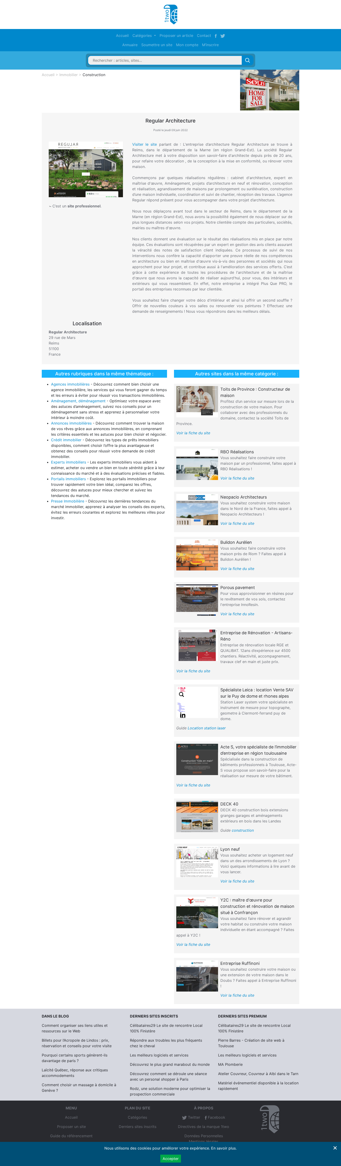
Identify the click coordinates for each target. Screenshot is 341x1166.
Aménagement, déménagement (78, 401)
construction (243, 830)
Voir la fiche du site (193, 433)
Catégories (137, 1117)
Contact (204, 35)
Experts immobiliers (68, 462)
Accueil (122, 35)
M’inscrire (210, 44)
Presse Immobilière (67, 501)
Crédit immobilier (66, 440)
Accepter (171, 1158)
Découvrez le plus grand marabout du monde (170, 1064)
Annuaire (130, 44)
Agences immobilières (70, 384)
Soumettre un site (156, 44)
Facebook (216, 1117)
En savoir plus (223, 1148)
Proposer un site (71, 1126)
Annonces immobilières (71, 423)
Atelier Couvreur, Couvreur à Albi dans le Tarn (258, 1073)
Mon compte (187, 44)
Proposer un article (176, 35)
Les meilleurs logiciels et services (159, 1055)
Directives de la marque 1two (203, 1126)
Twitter (193, 1117)
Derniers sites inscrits (137, 1126)
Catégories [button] (142, 35)
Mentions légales (203, 1141)
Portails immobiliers (68, 479)
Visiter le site (144, 144)
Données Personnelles (203, 1136)
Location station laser (207, 728)
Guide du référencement (71, 1136)
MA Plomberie (230, 1064)
